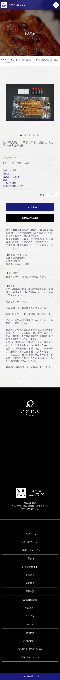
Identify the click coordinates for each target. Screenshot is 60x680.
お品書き (30, 558)
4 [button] (34, 135)
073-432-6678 (32, 509)
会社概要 (30, 632)
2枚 (21, 186)
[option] (30, 102)
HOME (3, 60)
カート (30, 624)
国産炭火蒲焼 (9, 183)
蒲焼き (16, 176)
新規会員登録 (30, 599)
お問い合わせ (30, 641)
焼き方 (6, 173)
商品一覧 (14, 60)
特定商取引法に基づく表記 (30, 649)
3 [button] (30, 135)
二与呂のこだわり (30, 542)
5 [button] (38, 135)
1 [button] (21, 135)
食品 (5, 180)
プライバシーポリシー (30, 657)
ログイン (30, 616)
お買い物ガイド (30, 567)
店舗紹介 (30, 583)
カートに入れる (30, 207)
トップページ (30, 534)
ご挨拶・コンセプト (30, 550)
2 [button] (25, 135)
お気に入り (30, 608)
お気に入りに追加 (30, 218)
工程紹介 (30, 575)
